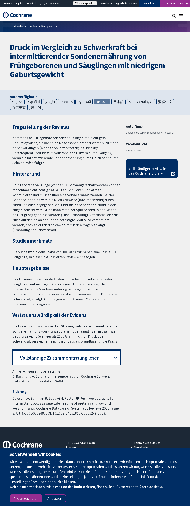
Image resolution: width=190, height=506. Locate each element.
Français (55, 3)
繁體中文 (165, 101)
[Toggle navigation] (181, 15)
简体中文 (19, 107)
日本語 (118, 101)
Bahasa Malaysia (141, 101)
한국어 (36, 107)
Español (31, 3)
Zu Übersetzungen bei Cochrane (119, 3)
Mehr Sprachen (86, 3)
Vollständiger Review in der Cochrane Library (147, 171)
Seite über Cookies (145, 486)
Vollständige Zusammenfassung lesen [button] (60, 358)
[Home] (19, 15)
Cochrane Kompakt (41, 26)
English (19, 3)
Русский (84, 101)
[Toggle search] (174, 15)
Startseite (16, 26)
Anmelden (149, 3)
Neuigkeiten (141, 447)
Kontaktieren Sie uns (147, 443)
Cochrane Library (175, 3)
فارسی (43, 3)
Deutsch (7, 3)
